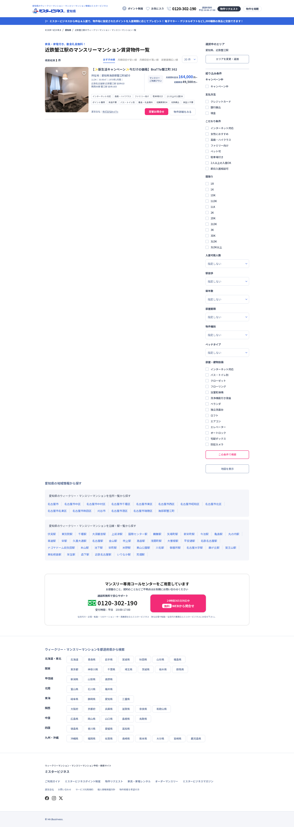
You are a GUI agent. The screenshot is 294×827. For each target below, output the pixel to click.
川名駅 (160, 547)
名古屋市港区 (119, 511)
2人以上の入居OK (221, 163)
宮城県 (126, 659)
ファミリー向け (219, 145)
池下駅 (99, 547)
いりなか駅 (124, 554)
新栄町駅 (189, 534)
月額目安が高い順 (149, 59)
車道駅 (52, 541)
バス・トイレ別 (219, 375)
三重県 (126, 699)
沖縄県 (74, 738)
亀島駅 (218, 534)
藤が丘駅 (214, 547)
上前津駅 (117, 534)
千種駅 (82, 534)
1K (212, 189)
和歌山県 (162, 709)
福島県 (177, 659)
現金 (213, 113)
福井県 (109, 689)
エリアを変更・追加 (227, 59)
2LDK (214, 224)
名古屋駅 (97, 541)
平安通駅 (189, 541)
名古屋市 (53, 504)
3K (212, 230)
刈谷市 (101, 511)
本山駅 (85, 547)
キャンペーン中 (219, 86)
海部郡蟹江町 (166, 511)
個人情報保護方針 (106, 789)
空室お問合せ (156, 111)
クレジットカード (221, 101)
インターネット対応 (222, 128)
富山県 (74, 689)
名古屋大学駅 (194, 547)
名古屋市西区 (166, 504)
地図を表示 (227, 469)
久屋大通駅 (79, 541)
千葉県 (111, 669)
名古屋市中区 (72, 504)
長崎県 (126, 738)
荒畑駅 (140, 554)
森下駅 (85, 554)
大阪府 (74, 709)
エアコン (216, 421)
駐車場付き (217, 157)
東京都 (74, 669)
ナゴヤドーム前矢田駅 (61, 547)
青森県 (91, 659)
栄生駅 (71, 554)
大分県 (160, 738)
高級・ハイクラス (221, 139)
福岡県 (91, 738)
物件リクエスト (229, 9)
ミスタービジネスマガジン (198, 781)
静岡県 (91, 699)
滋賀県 (126, 709)
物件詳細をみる (183, 111)
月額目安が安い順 (127, 59)
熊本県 (143, 738)
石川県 (91, 689)
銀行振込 (216, 107)
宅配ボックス (218, 438)
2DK (213, 218)
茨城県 (146, 669)
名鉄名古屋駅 (209, 541)
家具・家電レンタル (139, 781)
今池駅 (204, 534)
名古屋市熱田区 (82, 511)
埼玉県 (128, 669)
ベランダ (216, 404)
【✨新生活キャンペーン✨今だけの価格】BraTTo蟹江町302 (134, 69)
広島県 (74, 718)
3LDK (214, 241)
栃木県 (163, 669)
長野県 (109, 679)
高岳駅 (141, 541)
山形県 (160, 659)
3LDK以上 (216, 247)
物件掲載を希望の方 (129, 789)
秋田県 (143, 659)
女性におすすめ (219, 134)
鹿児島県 (196, 738)
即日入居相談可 (219, 168)
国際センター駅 (137, 534)
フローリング (218, 386)
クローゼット (218, 380)
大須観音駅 (99, 534)
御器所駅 (175, 547)
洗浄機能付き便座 (221, 398)
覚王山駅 (230, 547)
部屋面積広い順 (169, 59)
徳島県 (74, 728)
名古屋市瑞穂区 (142, 511)
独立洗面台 (217, 409)
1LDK (214, 201)
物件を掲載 (252, 9)
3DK (213, 235)
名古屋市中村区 (95, 504)
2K (212, 212)
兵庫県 (109, 709)
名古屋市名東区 (57, 511)
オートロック (218, 433)
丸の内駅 (233, 534)
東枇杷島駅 (54, 554)
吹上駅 (127, 541)
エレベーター (218, 427)
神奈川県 (93, 669)
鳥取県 (143, 718)
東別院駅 (67, 534)
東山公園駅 (143, 547)
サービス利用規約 (84, 789)
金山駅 (113, 541)
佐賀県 (109, 738)
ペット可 (216, 151)
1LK (213, 207)
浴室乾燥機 (217, 392)
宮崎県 (177, 738)
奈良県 (143, 709)
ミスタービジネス (53, 30)
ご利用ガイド (52, 781)
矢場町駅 (172, 534)
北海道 (74, 659)
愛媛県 (109, 728)
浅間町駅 (156, 541)
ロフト (214, 415)
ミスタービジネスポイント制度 (83, 781)
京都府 (91, 709)
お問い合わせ (64, 789)
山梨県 (91, 679)
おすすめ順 (109, 59)
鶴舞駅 (157, 534)
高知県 (126, 728)
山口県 (109, 718)
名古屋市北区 (213, 504)
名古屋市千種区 (120, 504)
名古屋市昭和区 (189, 504)
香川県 (91, 728)
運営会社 (49, 789)
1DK (213, 195)
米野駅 (126, 547)
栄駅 (64, 541)
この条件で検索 (227, 454)
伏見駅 (52, 534)
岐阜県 (74, 699)
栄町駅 (113, 547)
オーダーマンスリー (166, 781)
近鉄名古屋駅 (103, 554)
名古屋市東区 (144, 504)
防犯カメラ (217, 444)
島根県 (126, 718)
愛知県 (68, 30)
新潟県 (74, 679)
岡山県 (91, 718)
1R (212, 183)
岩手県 (109, 659)
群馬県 (180, 669)
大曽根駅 (172, 541)
